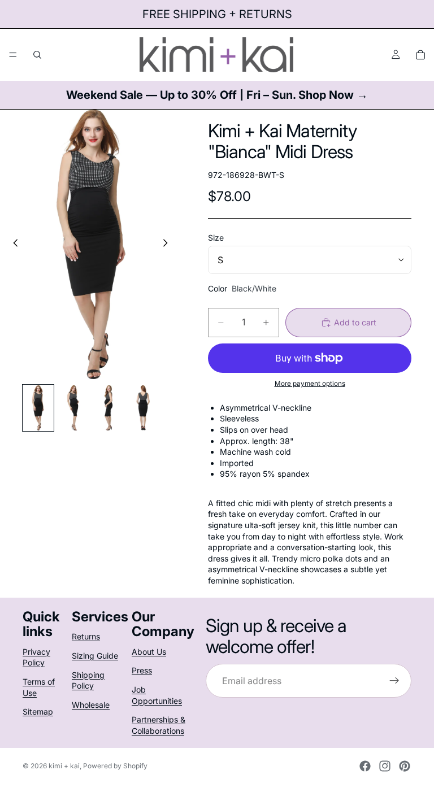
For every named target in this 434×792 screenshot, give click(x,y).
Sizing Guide (95, 655)
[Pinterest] (404, 766)
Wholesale (91, 705)
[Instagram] (385, 766)
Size (216, 237)
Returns (86, 636)
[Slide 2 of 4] (73, 407)
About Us (149, 651)
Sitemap (38, 711)
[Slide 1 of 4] (38, 407)
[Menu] (13, 55)
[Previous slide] (12, 244)
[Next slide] (168, 244)
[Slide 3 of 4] (108, 407)
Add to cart (355, 322)
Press (142, 670)
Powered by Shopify (115, 765)
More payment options (310, 384)
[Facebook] (365, 766)
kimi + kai (64, 765)
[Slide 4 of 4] (143, 407)
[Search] (37, 54)
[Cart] (420, 54)
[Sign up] (394, 681)
